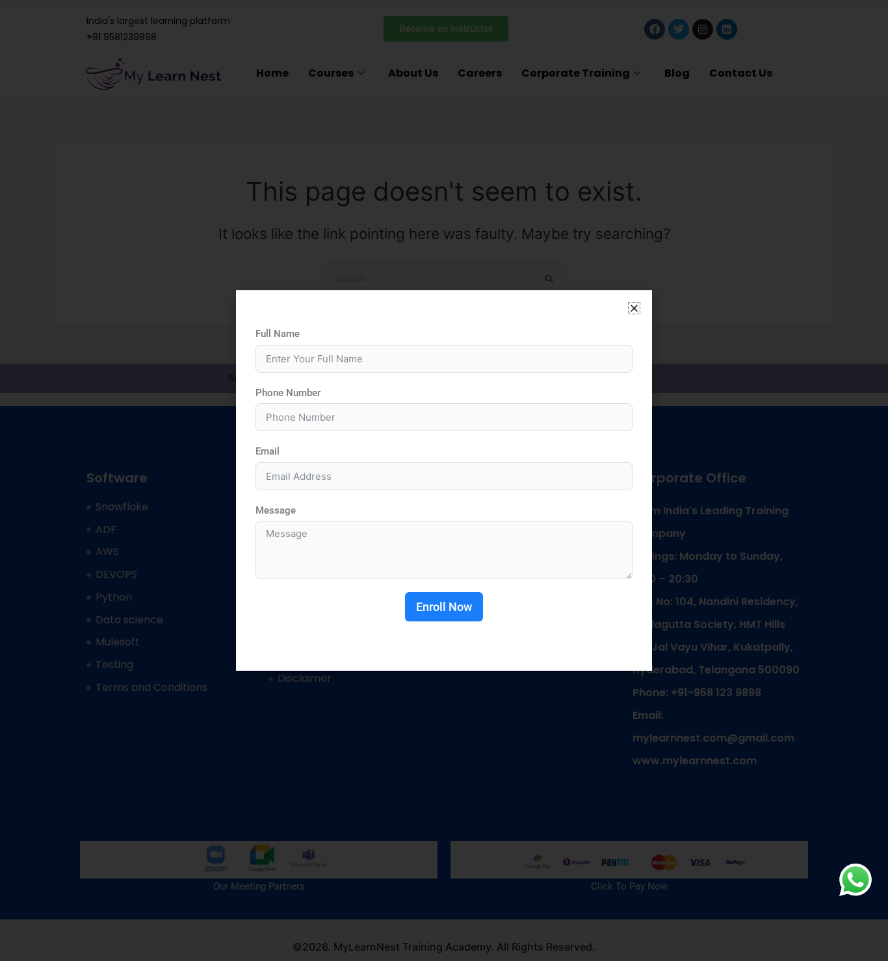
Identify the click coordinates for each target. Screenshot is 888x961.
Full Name (277, 334)
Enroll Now (444, 607)
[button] (634, 308)
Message (275, 510)
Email (267, 451)
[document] (444, 480)
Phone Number (287, 393)
